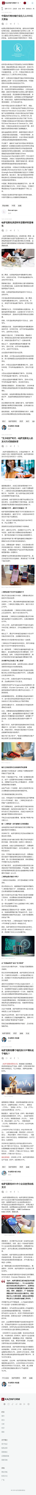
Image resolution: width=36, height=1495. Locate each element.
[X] (18, 24)
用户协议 (5, 1444)
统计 (4, 421)
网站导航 (5, 1472)
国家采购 (5, 1460)
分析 (3, 1424)
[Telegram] (10, 24)
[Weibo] (17, 1404)
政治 (3, 1420)
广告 (3, 1480)
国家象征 (5, 1452)
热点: (2, 8)
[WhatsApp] (6, 24)
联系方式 (5, 1476)
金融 (19, 206)
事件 (23, 9)
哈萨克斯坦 (13, 421)
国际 (3, 1432)
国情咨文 (29, 9)
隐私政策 (5, 1448)
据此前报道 (6, 1157)
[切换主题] (26, 3)
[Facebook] (14, 24)
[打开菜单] (32, 2)
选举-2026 (8, 9)
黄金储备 (5, 206)
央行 (27, 421)
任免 (19, 9)
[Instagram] (3, 24)
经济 (21, 421)
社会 (27, 1033)
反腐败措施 (5, 1456)
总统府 (15, 9)
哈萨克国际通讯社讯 (10, 1064)
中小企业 (5, 1378)
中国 (13, 206)
